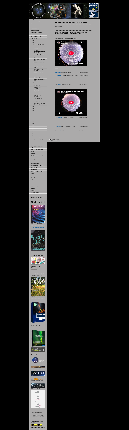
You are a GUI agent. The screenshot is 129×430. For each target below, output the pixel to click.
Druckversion (53, 139)
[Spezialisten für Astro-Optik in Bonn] (38, 399)
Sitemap (57, 139)
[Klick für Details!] (38, 286)
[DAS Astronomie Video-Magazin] (38, 385)
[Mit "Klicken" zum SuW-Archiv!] (38, 214)
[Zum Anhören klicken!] (38, 260)
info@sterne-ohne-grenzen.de (38, 415)
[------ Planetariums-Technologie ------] (38, 379)
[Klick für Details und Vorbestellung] (38, 240)
